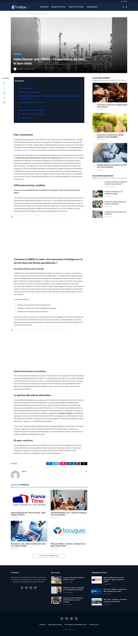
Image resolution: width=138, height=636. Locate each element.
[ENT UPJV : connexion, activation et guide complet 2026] (97, 601)
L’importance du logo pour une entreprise (115, 213)
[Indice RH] (20, 7)
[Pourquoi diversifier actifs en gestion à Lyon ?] (56, 580)
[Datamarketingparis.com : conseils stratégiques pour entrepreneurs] (69, 500)
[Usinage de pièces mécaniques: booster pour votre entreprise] (110, 153)
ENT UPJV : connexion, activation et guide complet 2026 (115, 600)
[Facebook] (4, 83)
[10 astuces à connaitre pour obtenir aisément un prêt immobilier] (110, 122)
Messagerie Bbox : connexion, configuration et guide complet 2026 (68, 545)
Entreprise (44, 7)
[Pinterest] (4, 97)
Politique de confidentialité (76, 624)
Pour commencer (27, 88)
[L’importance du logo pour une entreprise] (98, 214)
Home (12, 13)
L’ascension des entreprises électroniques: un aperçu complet (73, 600)
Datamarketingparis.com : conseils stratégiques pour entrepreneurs (69, 514)
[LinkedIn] (4, 93)
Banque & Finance (59, 7)
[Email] (4, 102)
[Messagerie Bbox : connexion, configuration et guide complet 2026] (69, 531)
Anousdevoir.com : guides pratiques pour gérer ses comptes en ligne (28, 545)
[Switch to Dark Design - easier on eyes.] (123, 7)
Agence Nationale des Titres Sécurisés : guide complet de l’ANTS (28, 514)
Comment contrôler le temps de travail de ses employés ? (116, 183)
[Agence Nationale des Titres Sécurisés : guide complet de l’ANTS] (29, 500)
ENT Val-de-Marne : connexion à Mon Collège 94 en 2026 (115, 590)
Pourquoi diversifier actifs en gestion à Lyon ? (73, 578)
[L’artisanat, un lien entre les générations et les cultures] (110, 92)
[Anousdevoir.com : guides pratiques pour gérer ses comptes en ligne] (29, 531)
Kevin (21, 68)
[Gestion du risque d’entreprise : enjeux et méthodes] (98, 204)
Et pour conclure (26, 118)
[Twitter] (4, 88)
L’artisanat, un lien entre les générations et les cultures (112, 106)
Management (92, 7)
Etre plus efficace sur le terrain (32, 102)
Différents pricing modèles (30, 92)
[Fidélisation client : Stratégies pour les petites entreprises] (56, 590)
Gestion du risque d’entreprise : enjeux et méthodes (116, 203)
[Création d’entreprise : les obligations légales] (98, 194)
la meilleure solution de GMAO (25, 150)
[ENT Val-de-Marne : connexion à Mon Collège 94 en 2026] (97, 591)
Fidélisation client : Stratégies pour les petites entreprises (73, 589)
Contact (42, 624)
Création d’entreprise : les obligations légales (114, 192)
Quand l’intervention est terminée (32, 110)
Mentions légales (55, 624)
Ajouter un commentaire (49, 555)
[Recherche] (126, 7)
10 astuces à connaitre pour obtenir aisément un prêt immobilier (110, 136)
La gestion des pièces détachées (32, 114)
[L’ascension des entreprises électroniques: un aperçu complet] (56, 600)
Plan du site (94, 624)
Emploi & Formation (76, 7)
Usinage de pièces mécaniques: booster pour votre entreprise (112, 166)
